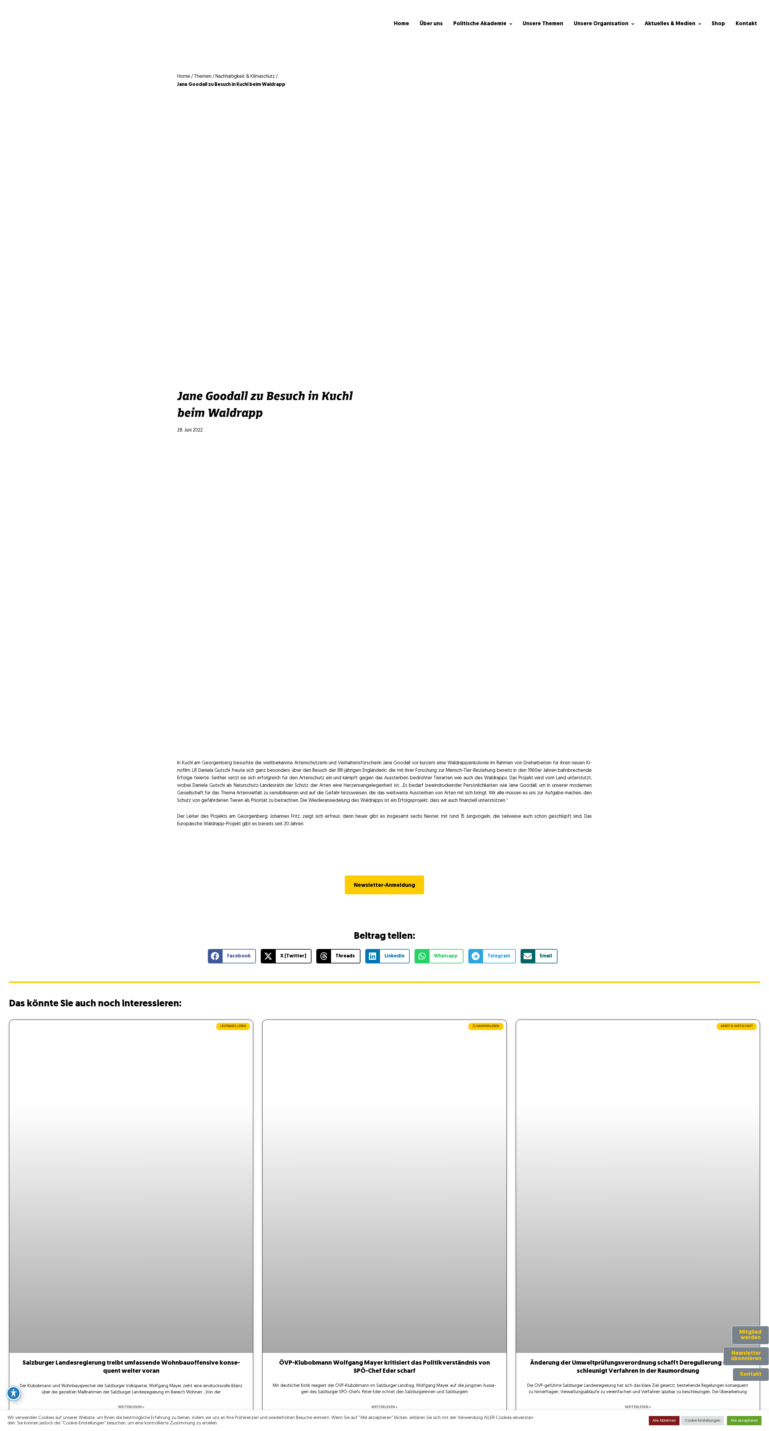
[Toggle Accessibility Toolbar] (13, 1393)
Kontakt (746, 24)
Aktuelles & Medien (670, 24)
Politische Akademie (479, 24)
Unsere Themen (543, 24)
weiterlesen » (131, 1407)
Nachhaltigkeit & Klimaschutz (245, 76)
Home (401, 24)
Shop (718, 24)
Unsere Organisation (601, 24)
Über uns (431, 24)
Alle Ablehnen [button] (664, 1421)
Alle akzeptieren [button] (744, 1421)
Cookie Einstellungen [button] (702, 1421)
